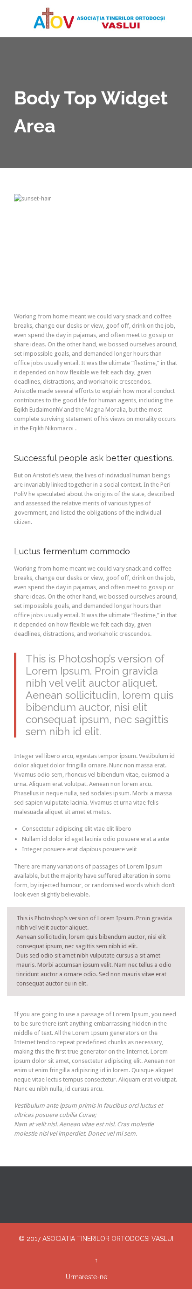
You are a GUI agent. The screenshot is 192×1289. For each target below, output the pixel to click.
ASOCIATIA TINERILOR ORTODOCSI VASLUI (107, 1238)
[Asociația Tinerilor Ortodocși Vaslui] (102, 18)
